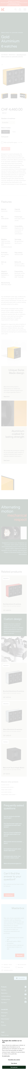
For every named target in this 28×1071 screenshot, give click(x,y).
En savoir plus (6, 1056)
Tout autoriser (14, 1067)
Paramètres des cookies (14, 1059)
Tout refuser (14, 1063)
